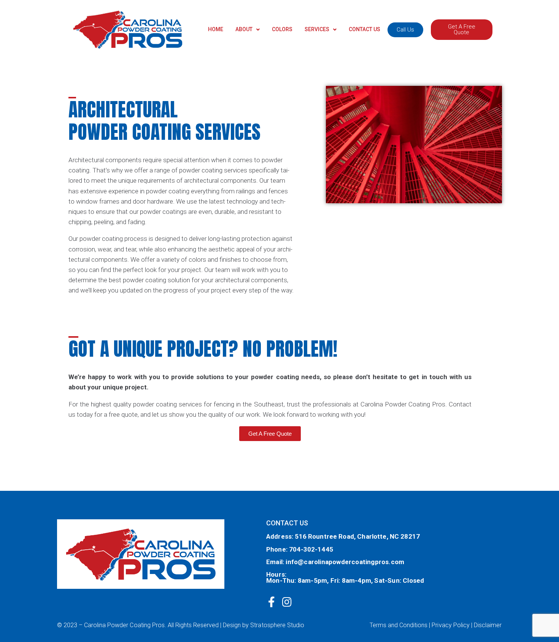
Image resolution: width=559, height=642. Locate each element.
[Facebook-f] (271, 602)
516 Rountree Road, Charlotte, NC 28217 (357, 536)
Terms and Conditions (398, 625)
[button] (405, 29)
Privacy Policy (450, 625)
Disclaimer (488, 625)
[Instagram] (286, 602)
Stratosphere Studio (277, 625)
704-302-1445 (311, 549)
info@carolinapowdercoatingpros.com (345, 562)
